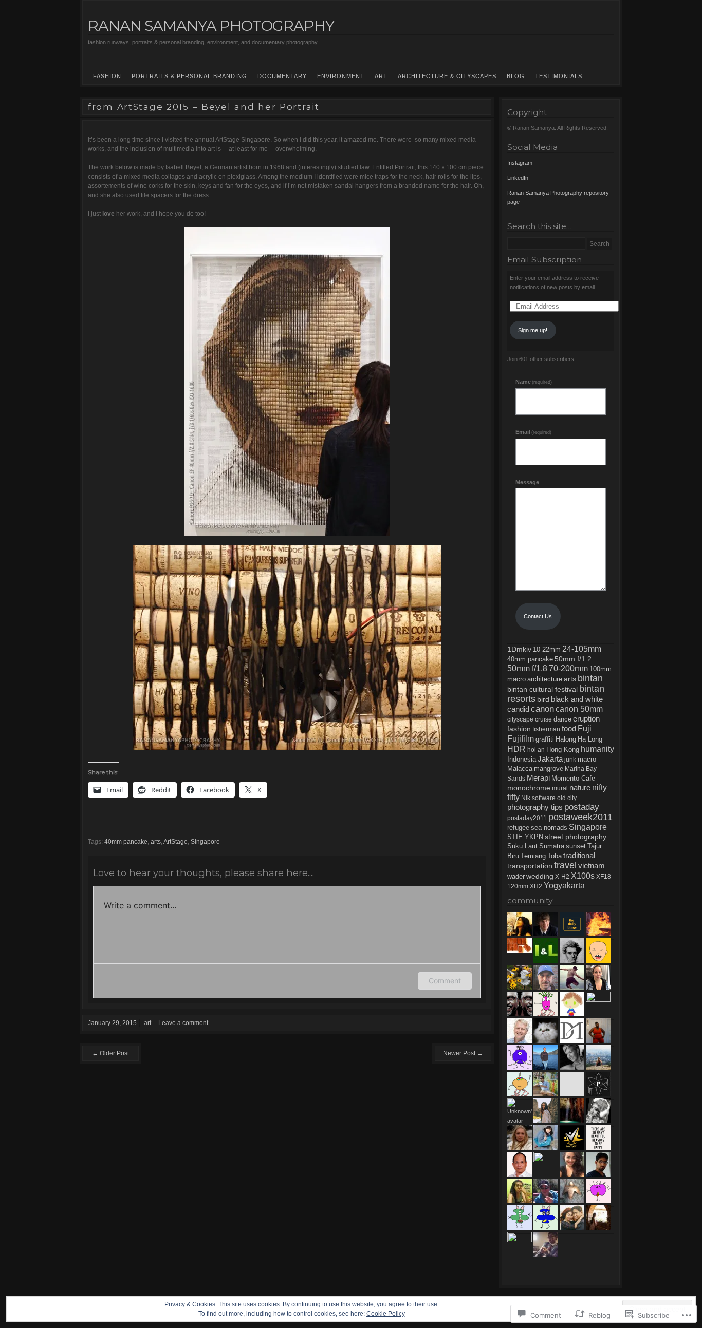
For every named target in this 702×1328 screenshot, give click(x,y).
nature (579, 788)
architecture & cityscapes (447, 76)
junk (570, 759)
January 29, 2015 (112, 1023)
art (147, 1023)
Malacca (519, 768)
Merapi (538, 778)
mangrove (548, 768)
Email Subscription (544, 259)
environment (340, 76)
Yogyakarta (564, 885)
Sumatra (551, 846)
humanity (597, 748)
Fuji (585, 728)
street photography (575, 837)
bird (543, 699)
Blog (516, 76)
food (569, 729)
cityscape (520, 719)
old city (567, 798)
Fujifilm (520, 738)
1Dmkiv (519, 649)
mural (560, 788)
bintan (590, 678)
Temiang (533, 856)
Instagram (519, 163)
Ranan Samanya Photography (211, 25)
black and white (577, 699)
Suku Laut (522, 846)
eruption (586, 719)
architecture (544, 679)
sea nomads (549, 827)
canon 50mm (579, 709)
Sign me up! (532, 330)
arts (156, 841)
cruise (543, 719)
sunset (576, 846)
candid (518, 709)
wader (516, 876)
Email (533, 432)
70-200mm (568, 668)
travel (565, 865)
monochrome (528, 788)
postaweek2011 (580, 817)
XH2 (536, 886)
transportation (529, 866)
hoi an (536, 749)
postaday (581, 807)
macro (587, 759)
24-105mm (581, 648)
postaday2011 (527, 818)
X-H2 (562, 876)
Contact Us (538, 616)
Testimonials (558, 76)
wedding (539, 876)
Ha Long (590, 739)
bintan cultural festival (542, 689)
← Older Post (110, 1053)
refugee (518, 827)
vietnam (591, 865)
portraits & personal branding (189, 76)
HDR (516, 748)
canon (542, 709)
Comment (445, 980)
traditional (579, 855)
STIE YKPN (525, 837)
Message (527, 482)
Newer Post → (463, 1053)
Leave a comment (183, 1023)
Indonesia (521, 759)
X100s (583, 875)
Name (533, 381)
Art (381, 76)
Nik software (538, 798)
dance (562, 719)
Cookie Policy (385, 1313)
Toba (554, 856)
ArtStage (175, 841)
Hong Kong (562, 749)
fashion (107, 76)
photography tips (535, 807)
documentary (282, 76)
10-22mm (547, 649)
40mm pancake (125, 841)
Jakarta (550, 758)
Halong (566, 739)
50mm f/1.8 (527, 668)
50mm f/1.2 (573, 659)
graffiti (544, 739)
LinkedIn (517, 178)
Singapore (205, 841)
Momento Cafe (573, 778)
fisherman (546, 729)
